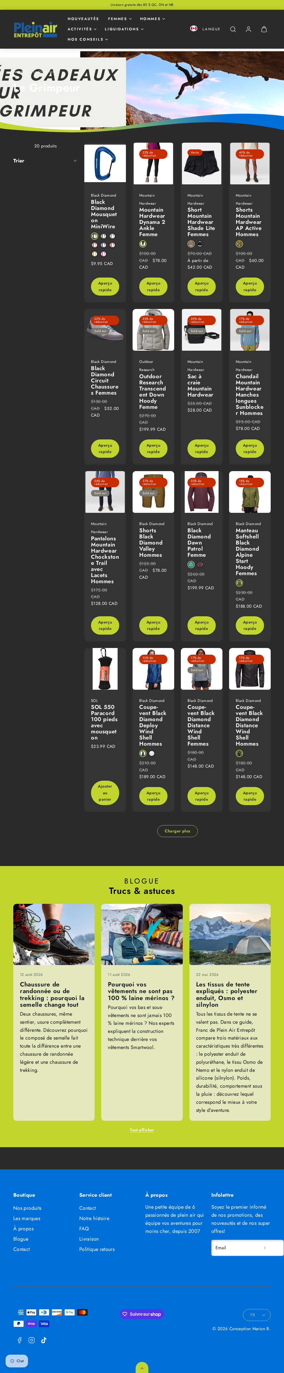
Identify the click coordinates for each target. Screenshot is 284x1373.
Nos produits (27, 1208)
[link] (248, 29)
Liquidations (122, 29)
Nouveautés (83, 18)
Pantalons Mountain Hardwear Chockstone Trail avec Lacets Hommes (105, 560)
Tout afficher (142, 1130)
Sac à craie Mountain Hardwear (200, 385)
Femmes (117, 18)
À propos (23, 1228)
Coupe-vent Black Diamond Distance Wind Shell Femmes (201, 725)
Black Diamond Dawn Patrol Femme (199, 542)
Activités (80, 29)
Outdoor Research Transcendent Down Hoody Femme (152, 391)
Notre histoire (94, 1218)
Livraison (89, 1239)
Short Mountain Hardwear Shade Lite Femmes (201, 222)
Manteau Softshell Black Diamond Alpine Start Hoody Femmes (247, 551)
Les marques (26, 1218)
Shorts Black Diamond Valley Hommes (151, 542)
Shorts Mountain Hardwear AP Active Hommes (249, 222)
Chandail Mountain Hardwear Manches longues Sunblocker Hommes (249, 394)
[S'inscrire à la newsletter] (264, 1248)
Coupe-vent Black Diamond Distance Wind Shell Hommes (249, 725)
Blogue (20, 1239)
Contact (21, 1249)
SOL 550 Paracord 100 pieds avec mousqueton (104, 722)
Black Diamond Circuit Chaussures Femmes (104, 380)
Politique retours (97, 1249)
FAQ (84, 1228)
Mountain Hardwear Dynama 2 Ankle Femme (152, 222)
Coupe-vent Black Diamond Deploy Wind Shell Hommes (153, 725)
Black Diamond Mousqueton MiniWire (104, 214)
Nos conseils (85, 39)
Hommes (150, 18)
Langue (211, 29)
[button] (194, 29)
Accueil (19, 71)
